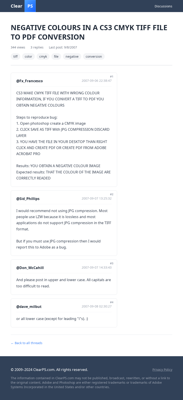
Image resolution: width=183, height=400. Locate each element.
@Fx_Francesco (29, 80)
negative (72, 56)
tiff (15, 56)
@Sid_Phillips (28, 198)
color (28, 56)
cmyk (43, 56)
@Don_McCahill (30, 267)
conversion (94, 56)
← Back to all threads (26, 343)
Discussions (163, 6)
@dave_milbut (29, 306)
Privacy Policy (162, 369)
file (56, 56)
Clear (22, 6)
